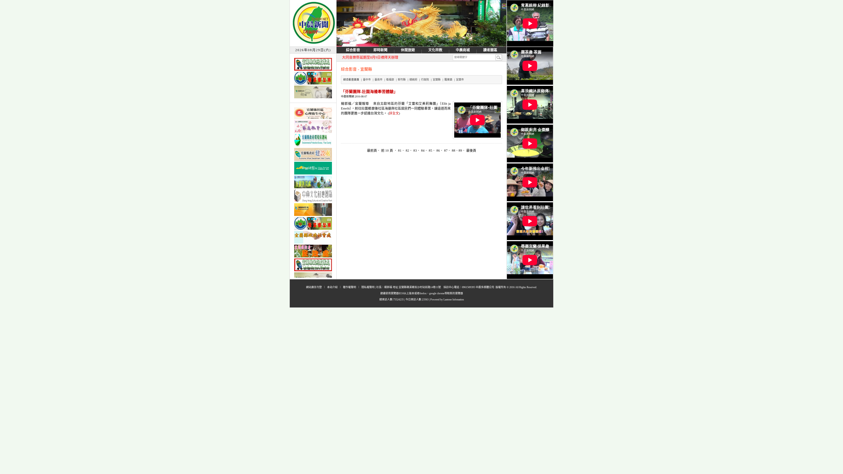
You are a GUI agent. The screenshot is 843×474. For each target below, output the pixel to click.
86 (438, 150)
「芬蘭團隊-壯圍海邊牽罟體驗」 (369, 92)
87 (446, 150)
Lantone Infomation (453, 299)
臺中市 (367, 79)
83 (415, 150)
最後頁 (471, 150)
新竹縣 (402, 79)
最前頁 (372, 150)
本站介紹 (332, 287)
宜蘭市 (460, 79)
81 (400, 150)
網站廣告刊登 (314, 287)
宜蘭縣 (437, 79)
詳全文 (394, 113)
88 (453, 150)
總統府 (413, 79)
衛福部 (390, 79)
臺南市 (378, 79)
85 (430, 150)
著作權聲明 (349, 287)
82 (407, 150)
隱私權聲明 (368, 287)
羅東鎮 (448, 79)
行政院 (425, 79)
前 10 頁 (387, 150)
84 (423, 150)
